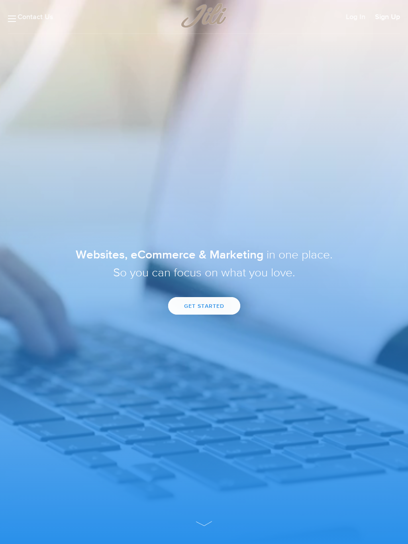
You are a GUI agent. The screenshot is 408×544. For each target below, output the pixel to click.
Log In (355, 16)
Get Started (204, 306)
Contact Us (35, 16)
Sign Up (387, 16)
